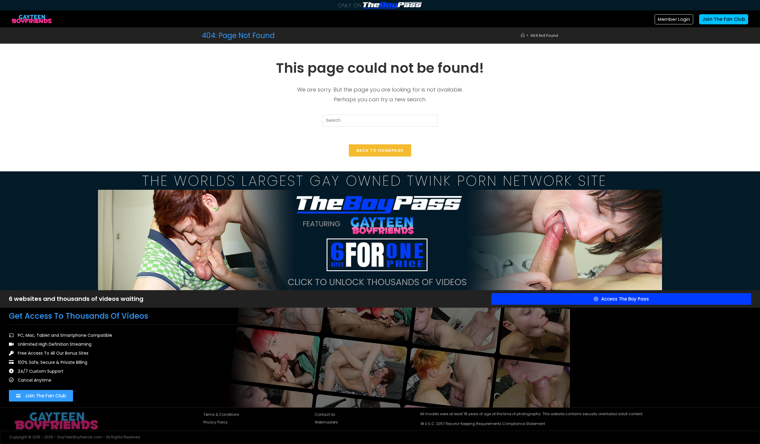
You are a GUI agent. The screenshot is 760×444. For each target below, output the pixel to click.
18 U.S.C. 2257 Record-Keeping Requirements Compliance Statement (482, 423)
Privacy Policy (215, 422)
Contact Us (325, 414)
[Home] (523, 35)
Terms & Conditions (221, 414)
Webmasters (326, 422)
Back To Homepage (380, 150)
